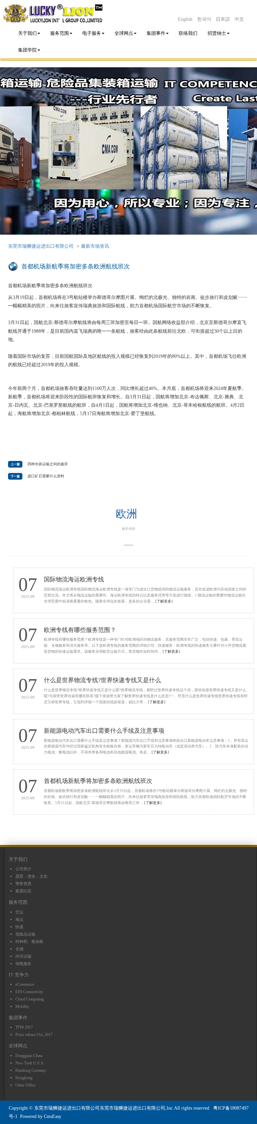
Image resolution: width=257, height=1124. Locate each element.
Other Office (25, 1085)
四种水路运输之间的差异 (47, 464)
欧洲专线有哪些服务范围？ (80, 630)
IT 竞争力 (19, 974)
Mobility (22, 1006)
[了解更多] (164, 601)
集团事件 (156, 33)
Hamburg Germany (30, 1070)
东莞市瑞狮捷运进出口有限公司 (41, 246)
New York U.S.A (29, 1063)
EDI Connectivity (29, 991)
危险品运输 (25, 934)
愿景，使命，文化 (31, 876)
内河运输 (23, 956)
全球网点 (123, 33)
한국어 (204, 19)
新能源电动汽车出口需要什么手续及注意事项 (104, 730)
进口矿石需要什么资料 (45, 476)
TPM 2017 (24, 1027)
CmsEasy (52, 1116)
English (185, 19)
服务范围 (59, 33)
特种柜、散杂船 (29, 941)
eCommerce (24, 984)
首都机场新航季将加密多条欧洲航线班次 (98, 781)
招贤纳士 (216, 33)
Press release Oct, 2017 (34, 1034)
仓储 (19, 949)
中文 (239, 19)
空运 (19, 912)
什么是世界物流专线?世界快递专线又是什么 (102, 680)
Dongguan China (28, 1055)
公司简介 (23, 869)
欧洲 (126, 514)
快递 (19, 927)
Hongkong (23, 1077)
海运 (19, 919)
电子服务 (91, 33)
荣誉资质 (23, 883)
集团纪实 (23, 891)
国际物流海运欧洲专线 (74, 579)
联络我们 (188, 33)
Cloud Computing (29, 999)
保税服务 (23, 963)
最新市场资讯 (95, 246)
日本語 (223, 19)
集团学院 (27, 50)
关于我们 (27, 33)
